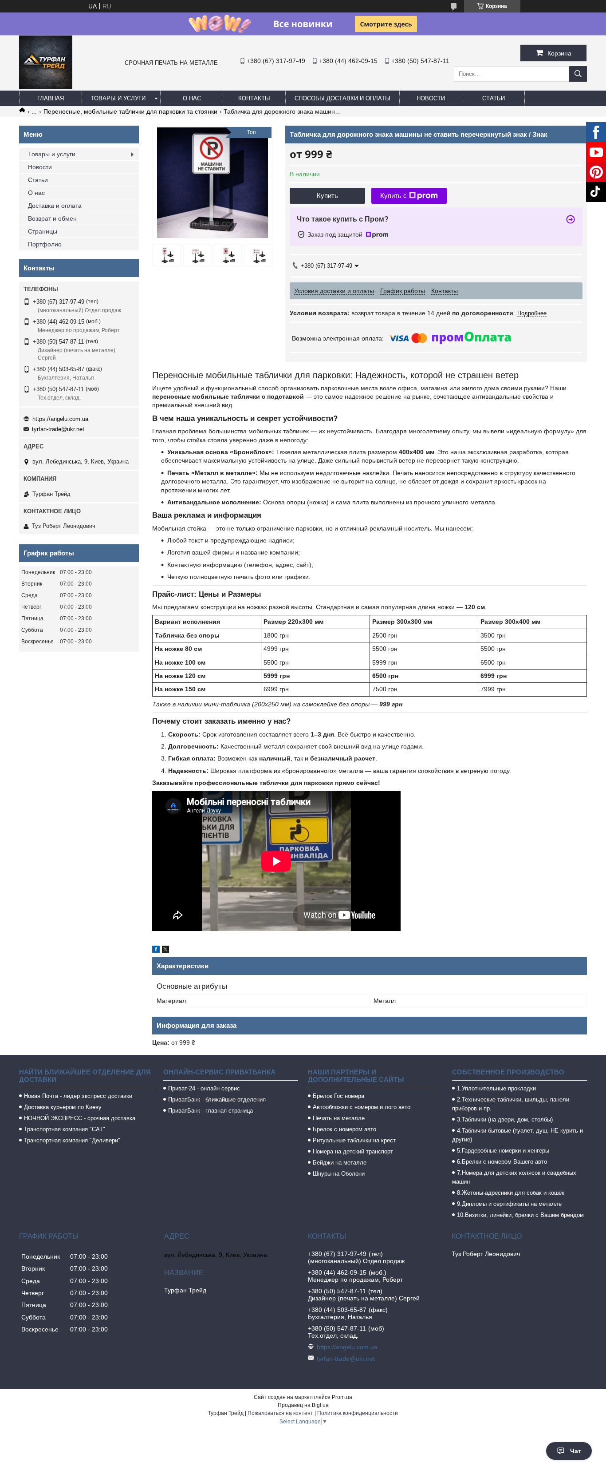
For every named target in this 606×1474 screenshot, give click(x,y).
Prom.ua (342, 1397)
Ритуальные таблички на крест (354, 1140)
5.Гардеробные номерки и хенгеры (503, 1150)
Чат (575, 1450)
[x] (165, 950)
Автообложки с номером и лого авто (361, 1107)
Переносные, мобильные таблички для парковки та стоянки (130, 111)
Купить (327, 195)
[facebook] (156, 950)
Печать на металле (339, 1118)
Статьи (493, 98)
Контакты (254, 98)
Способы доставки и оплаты (342, 98)
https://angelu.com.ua (60, 419)
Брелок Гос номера (338, 1096)
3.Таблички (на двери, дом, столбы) (505, 1119)
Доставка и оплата (55, 205)
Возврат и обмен (52, 218)
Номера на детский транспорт (353, 1151)
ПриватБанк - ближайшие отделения (217, 1099)
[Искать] (578, 74)
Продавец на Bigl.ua (303, 1405)
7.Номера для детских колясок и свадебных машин (514, 1177)
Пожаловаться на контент (280, 1413)
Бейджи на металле (339, 1162)
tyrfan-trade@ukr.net (58, 429)
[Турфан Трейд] (45, 86)
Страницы (42, 231)
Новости (431, 98)
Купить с (393, 195)
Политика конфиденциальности (357, 1413)
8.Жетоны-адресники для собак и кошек (510, 1192)
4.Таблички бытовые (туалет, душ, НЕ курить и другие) (517, 1135)
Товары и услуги (118, 98)
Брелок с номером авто (344, 1129)
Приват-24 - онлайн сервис (204, 1088)
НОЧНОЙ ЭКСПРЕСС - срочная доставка (79, 1118)
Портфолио (45, 244)
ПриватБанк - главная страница (210, 1110)
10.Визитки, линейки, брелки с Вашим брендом (520, 1215)
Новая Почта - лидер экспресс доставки (78, 1096)
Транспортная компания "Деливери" (72, 1140)
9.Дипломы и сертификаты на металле (509, 1204)
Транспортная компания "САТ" (64, 1129)
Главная (50, 98)
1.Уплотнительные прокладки (496, 1088)
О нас (192, 98)
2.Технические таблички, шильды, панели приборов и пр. (510, 1104)
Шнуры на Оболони (339, 1173)
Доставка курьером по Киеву (63, 1107)
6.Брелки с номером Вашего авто (502, 1161)
